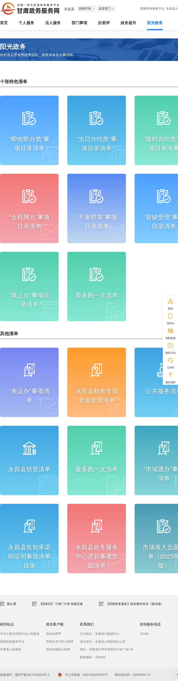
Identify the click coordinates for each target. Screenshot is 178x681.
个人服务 (26, 23)
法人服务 (53, 23)
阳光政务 (155, 23)
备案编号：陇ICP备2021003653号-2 (24, 674)
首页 (4, 23)
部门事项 (79, 23)
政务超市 (128, 23)
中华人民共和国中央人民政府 (20, 633)
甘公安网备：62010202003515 (85, 674)
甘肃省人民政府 (10, 649)
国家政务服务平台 (152, 8)
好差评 (104, 23)
